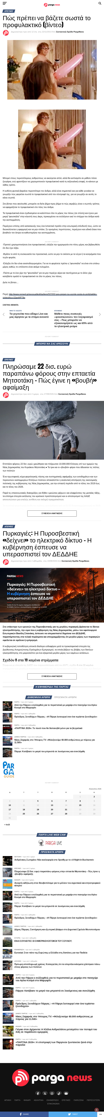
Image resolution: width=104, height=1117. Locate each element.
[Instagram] (52, 1093)
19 (38, 809)
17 (10, 809)
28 (66, 814)
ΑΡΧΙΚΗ (7, 1100)
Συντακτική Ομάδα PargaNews (70, 32)
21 (66, 809)
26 (38, 814)
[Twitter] (45, 1093)
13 (52, 805)
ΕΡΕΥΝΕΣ (66, 1100)
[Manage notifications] (97, 1110)
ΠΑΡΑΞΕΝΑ (79, 1100)
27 (52, 814)
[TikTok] (59, 1093)
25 (24, 814)
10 (10, 805)
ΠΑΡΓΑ (17, 1100)
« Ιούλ (7, 825)
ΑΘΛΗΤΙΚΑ (38, 1100)
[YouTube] (66, 1093)
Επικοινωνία (53, 1104)
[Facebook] (38, 1093)
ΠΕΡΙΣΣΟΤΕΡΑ (93, 1100)
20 (52, 809)
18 (24, 809)
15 (80, 805)
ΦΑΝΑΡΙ (27, 1100)
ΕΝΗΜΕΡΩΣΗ (52, 1100)
